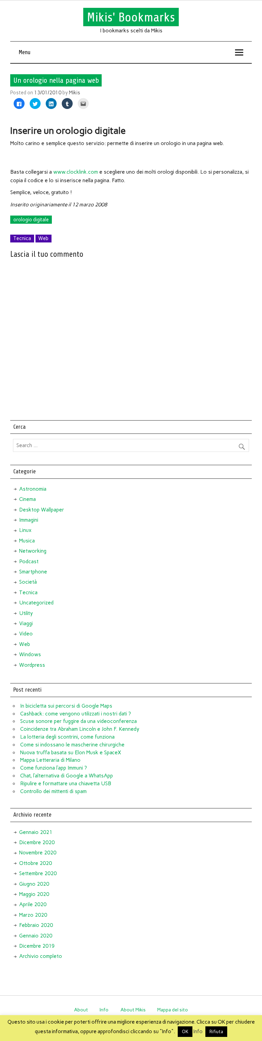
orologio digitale (31, 220)
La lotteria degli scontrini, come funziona (67, 737)
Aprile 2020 (32, 904)
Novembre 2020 (37, 853)
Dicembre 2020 (37, 842)
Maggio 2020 (34, 894)
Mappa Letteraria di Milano (50, 760)
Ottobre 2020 (35, 863)
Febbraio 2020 (36, 925)
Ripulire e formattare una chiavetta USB (65, 783)
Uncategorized (36, 603)
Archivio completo (40, 956)
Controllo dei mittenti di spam (53, 791)
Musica (27, 541)
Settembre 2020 (38, 873)
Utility (26, 613)
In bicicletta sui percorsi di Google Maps (66, 706)
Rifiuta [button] (216, 1031)
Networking (32, 551)
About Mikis (133, 1009)
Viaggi (26, 623)
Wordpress (32, 665)
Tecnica (22, 238)
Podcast (29, 561)
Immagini (28, 520)
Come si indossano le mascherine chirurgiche (72, 745)
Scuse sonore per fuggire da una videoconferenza (78, 721)
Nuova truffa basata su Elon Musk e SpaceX (70, 753)
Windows (30, 654)
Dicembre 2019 (37, 946)
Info (104, 1009)
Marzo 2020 (33, 915)
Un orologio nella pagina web (56, 80)
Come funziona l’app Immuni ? (53, 768)
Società (28, 582)
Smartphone (33, 572)
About (81, 1009)
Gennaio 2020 (35, 936)
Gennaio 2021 (35, 832)
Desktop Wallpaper (41, 510)
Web (43, 238)
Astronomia (32, 489)
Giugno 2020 (34, 884)
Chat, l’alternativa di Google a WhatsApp (66, 776)
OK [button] (185, 1031)
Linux (25, 530)
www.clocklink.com (75, 172)
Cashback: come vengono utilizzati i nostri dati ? (75, 714)
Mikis (74, 93)
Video (26, 634)
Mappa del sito (172, 1009)
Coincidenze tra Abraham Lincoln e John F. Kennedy (79, 729)
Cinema (27, 499)
